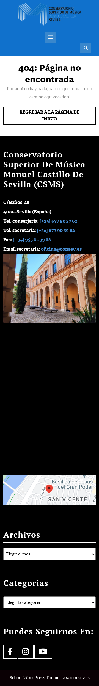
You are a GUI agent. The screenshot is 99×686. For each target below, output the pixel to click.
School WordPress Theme (34, 678)
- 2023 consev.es (75, 678)
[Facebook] (10, 653)
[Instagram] (26, 653)
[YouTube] (43, 653)
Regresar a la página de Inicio (50, 117)
